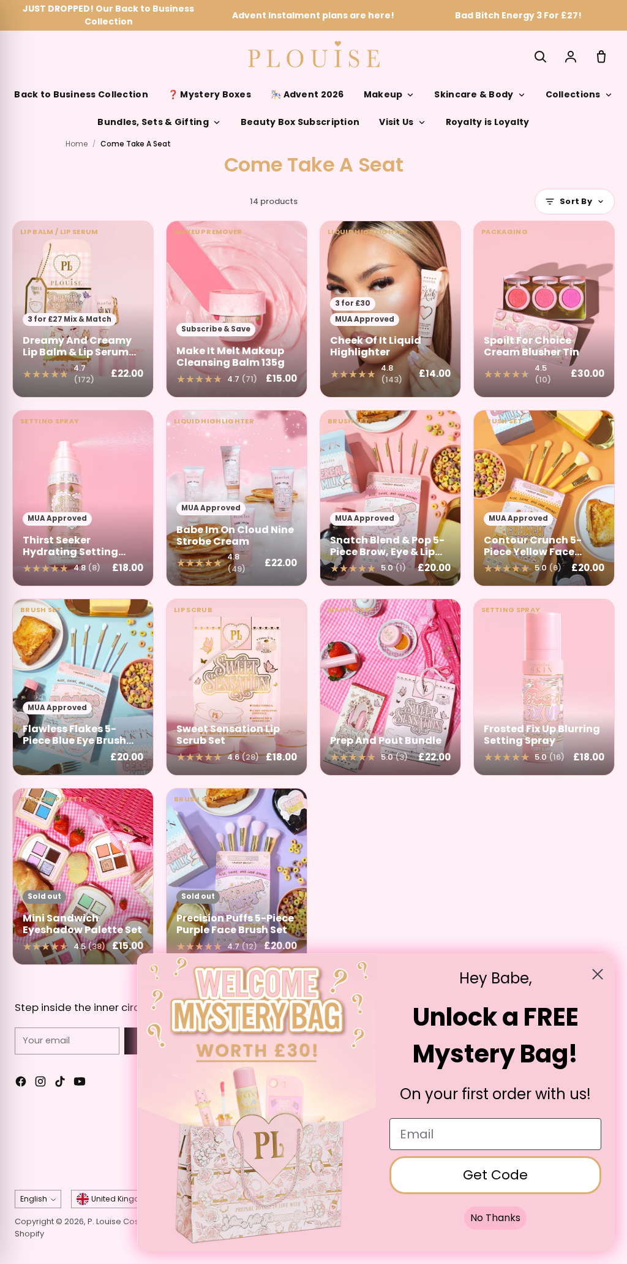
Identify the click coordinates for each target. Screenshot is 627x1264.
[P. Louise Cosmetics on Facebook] (20, 1083)
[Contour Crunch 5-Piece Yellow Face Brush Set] (544, 498)
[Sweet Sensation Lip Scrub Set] (237, 687)
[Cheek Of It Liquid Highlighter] (390, 309)
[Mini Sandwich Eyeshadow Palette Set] (83, 876)
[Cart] (601, 56)
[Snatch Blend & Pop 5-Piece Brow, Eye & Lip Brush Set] (390, 498)
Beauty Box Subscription (300, 122)
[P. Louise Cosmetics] (314, 54)
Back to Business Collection (81, 94)
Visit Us (396, 122)
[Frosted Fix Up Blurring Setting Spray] (544, 687)
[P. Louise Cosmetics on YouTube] (79, 1083)
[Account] (570, 56)
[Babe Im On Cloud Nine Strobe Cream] (237, 498)
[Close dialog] (597, 974)
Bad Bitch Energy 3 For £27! (518, 15)
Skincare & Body (473, 94)
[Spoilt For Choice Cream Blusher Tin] (544, 309)
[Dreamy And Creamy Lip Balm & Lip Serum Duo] (83, 309)
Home (77, 143)
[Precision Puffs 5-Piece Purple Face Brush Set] (237, 876)
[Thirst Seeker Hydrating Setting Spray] (83, 498)
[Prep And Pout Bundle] (390, 687)
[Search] (540, 56)
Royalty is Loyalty (488, 122)
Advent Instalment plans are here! (313, 15)
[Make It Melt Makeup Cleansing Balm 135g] (237, 309)
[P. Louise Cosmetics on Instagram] (40, 1083)
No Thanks (495, 1218)
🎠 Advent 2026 (307, 94)
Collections (573, 94)
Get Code (495, 1174)
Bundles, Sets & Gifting (152, 122)
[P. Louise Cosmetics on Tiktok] (60, 1083)
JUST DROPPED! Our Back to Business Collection (108, 15)
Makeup (383, 94)
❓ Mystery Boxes (209, 94)
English (33, 1199)
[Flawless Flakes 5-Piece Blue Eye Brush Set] (83, 687)
